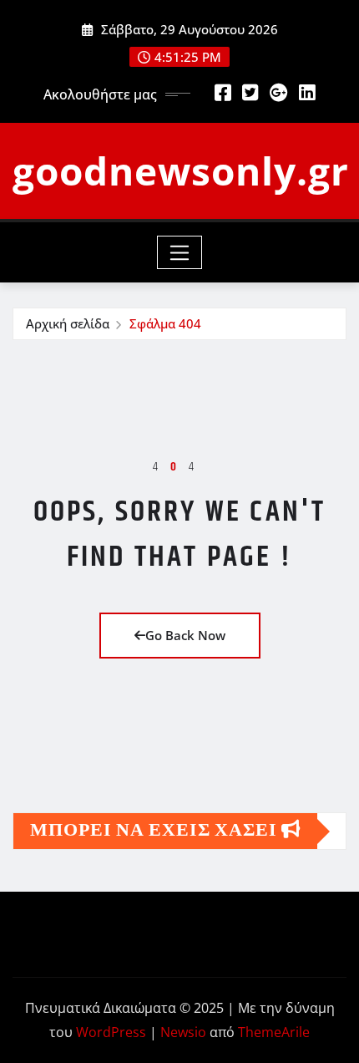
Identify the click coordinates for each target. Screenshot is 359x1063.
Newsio (183, 1032)
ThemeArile (274, 1032)
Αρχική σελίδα (67, 323)
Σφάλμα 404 (165, 323)
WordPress (111, 1032)
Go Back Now (185, 635)
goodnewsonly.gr (181, 170)
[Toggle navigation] (180, 252)
